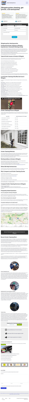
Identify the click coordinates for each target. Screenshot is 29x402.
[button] (17, 218)
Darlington (12, 393)
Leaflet (21, 223)
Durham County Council (20, 164)
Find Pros (19, 324)
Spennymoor (15, 394)
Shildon (23, 169)
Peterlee (27, 393)
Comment (2, 373)
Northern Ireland (24, 393)
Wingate (9, 48)
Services (6, 398)
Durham (2, 211)
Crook (10, 393)
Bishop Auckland (3, 393)
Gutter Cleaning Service (11, 2)
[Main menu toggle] (27, 3)
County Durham (7, 393)
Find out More (3, 344)
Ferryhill (17, 393)
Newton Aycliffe (20, 393)
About (3, 398)
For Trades (3, 399)
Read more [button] (3, 18)
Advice (9, 398)
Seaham (11, 394)
